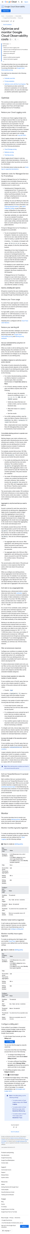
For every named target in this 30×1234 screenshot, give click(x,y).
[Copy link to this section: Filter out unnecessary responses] (22, 648)
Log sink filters (22, 135)
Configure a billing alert (17, 929)
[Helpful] (11, 21)
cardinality (19, 593)
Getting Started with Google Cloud (9, 1187)
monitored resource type (8, 787)
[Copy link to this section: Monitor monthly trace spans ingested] (9, 936)
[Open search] (19, 2)
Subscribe (25, 1226)
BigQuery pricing (9, 152)
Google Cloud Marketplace (7, 1160)
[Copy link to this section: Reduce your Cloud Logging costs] (2, 115)
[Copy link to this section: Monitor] (9, 813)
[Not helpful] (13, 21)
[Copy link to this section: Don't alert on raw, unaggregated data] (25, 588)
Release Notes (5, 1175)
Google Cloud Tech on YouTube (9, 1212)
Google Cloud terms (7, 1220)
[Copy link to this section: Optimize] (10, 98)
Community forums (6, 1169)
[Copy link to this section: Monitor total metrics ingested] (25, 920)
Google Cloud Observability (14, 7)
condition (3, 749)
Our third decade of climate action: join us (12, 1222)
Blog (2, 1201)
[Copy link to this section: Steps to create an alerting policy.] (24, 844)
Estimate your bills (9, 78)
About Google (4, 1217)
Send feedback (7, 24)
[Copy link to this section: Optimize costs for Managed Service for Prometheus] (14, 176)
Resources (20, 18)
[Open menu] (2, 2)
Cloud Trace (12, 941)
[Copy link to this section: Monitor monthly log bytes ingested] (2, 830)
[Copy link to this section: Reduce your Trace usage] (21, 300)
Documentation (9, 16)
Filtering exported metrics (11, 206)
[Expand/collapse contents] (10, 44)
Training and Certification (7, 1194)
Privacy (11, 1217)
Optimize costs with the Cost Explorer (15, 84)
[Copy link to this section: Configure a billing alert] (20, 1024)
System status (5, 1177)
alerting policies (15, 819)
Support (3, 1172)
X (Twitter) (4, 1206)
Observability (18, 16)
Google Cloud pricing (6, 1157)
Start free (6, 10)
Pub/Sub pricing (9, 155)
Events (3, 1204)
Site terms (17, 1217)
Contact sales (4, 1163)
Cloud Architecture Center (7, 1192)
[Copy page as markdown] (15, 39)
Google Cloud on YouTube (7, 1209)
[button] (15, 844)
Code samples (4, 1189)
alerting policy (19, 844)
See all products (5, 1155)
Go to (9, 1041)
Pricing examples (9, 81)
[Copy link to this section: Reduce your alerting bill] (20, 327)
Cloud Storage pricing (10, 149)
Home (2, 16)
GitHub (3, 1184)
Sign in (26, 2)
